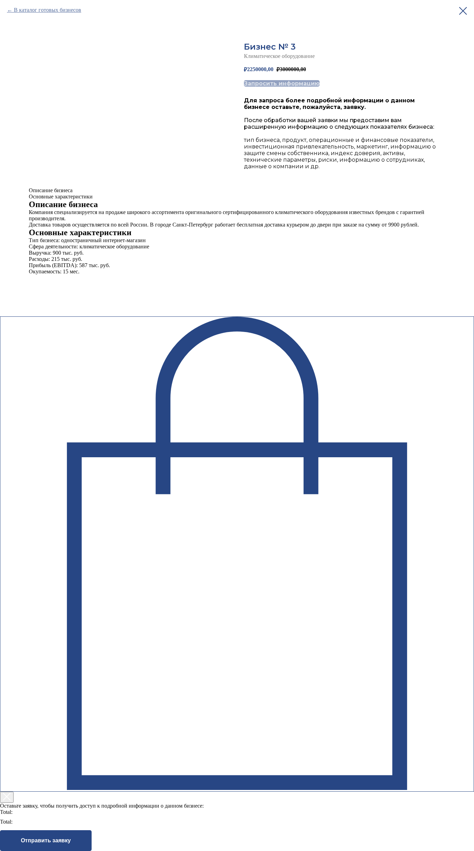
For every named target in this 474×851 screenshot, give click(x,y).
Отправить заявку (46, 840)
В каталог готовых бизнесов (47, 10)
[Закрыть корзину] (7, 797)
